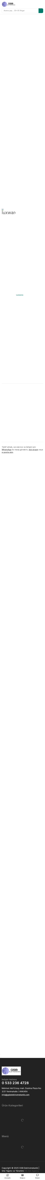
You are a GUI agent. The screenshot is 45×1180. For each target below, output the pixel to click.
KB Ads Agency (32, 1171)
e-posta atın (7, 452)
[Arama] (41, 10)
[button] (41, 4)
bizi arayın (33, 449)
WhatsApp (6, 449)
